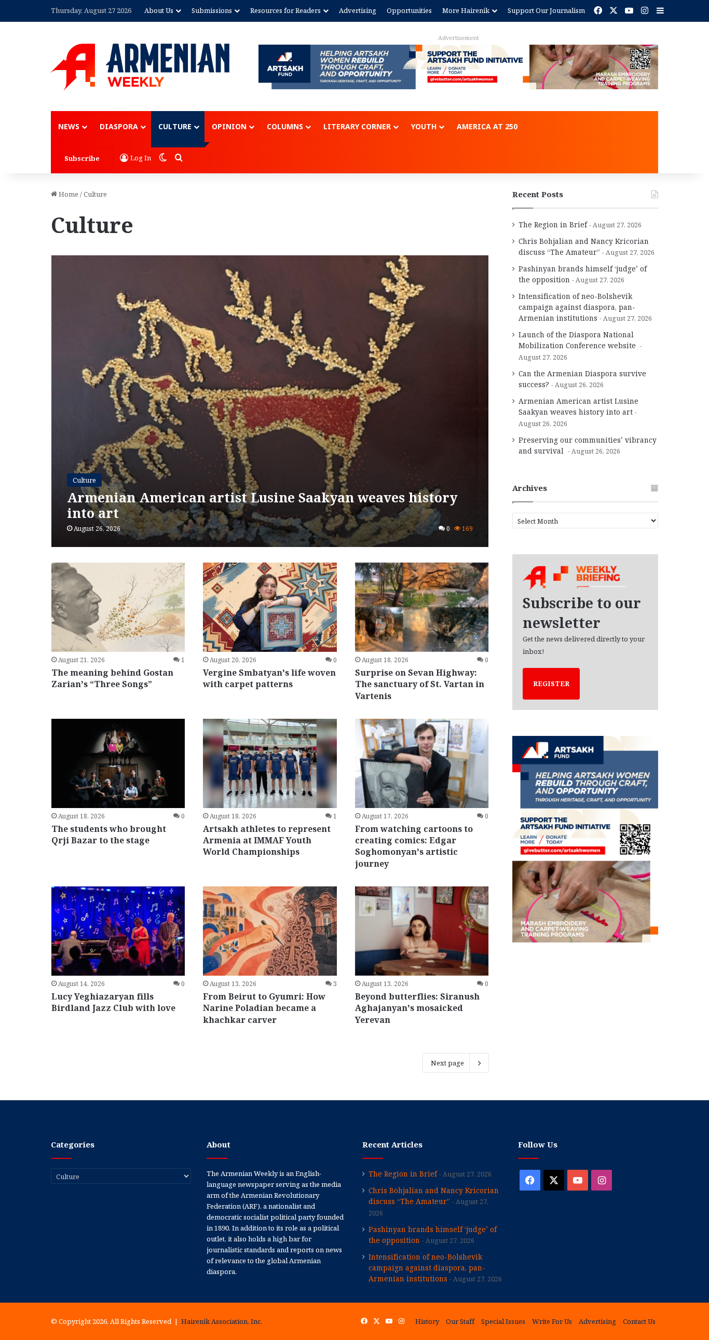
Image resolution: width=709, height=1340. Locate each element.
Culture (175, 126)
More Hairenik (465, 10)
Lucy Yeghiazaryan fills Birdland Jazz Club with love (113, 1002)
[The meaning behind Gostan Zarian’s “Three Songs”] (118, 607)
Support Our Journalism (546, 10)
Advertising (357, 10)
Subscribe (82, 158)
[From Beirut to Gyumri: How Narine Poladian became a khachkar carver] (269, 931)
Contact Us (639, 1321)
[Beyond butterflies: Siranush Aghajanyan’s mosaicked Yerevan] (421, 931)
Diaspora (119, 126)
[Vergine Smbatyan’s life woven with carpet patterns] (269, 607)
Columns (285, 126)
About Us (158, 10)
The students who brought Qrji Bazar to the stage (108, 834)
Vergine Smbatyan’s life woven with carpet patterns (269, 678)
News (68, 126)
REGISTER (551, 683)
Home (67, 194)
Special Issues (503, 1321)
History (427, 1321)
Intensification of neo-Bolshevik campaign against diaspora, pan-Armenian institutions (577, 307)
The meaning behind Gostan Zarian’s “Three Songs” (112, 678)
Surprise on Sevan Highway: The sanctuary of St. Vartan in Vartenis (419, 684)
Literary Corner (357, 126)
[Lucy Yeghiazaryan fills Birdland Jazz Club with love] (118, 931)
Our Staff (460, 1321)
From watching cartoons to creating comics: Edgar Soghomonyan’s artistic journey (414, 846)
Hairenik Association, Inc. (221, 1321)
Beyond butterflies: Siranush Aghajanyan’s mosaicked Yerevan (417, 1008)
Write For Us (552, 1321)
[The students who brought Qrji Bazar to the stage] (118, 763)
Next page (447, 1063)
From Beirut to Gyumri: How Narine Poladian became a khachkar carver (264, 1008)
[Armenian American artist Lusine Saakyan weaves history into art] (270, 401)
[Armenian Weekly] (140, 67)
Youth (424, 126)
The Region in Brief (553, 224)
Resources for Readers (285, 10)
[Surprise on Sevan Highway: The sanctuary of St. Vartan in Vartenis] (421, 607)
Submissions (212, 10)
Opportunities (409, 10)
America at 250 (487, 126)
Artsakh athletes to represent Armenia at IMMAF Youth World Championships (267, 840)
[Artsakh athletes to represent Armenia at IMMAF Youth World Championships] (269, 763)
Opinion (229, 126)
